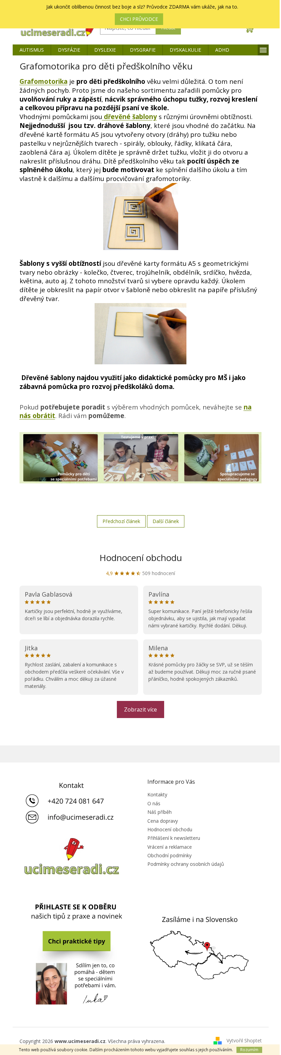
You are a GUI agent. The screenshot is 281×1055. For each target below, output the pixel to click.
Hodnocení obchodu (140, 557)
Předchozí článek (121, 521)
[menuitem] (32, 49)
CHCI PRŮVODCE (139, 19)
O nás (153, 803)
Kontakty (157, 794)
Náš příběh (159, 812)
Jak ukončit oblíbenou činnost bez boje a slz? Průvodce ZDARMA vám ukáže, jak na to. (142, 6)
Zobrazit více (140, 709)
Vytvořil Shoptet (244, 1040)
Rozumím (249, 1050)
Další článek (165, 521)
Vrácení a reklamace (169, 847)
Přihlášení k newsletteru (173, 838)
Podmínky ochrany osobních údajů (185, 864)
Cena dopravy (162, 821)
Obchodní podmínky (169, 855)
